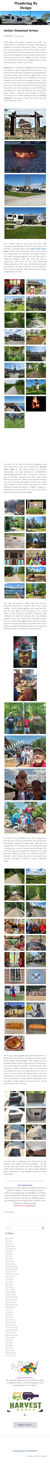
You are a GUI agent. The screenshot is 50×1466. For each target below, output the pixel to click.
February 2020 (10, 1292)
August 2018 (10, 1337)
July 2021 (8, 1251)
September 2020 (11, 1274)
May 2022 (9, 1243)
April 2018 (9, 1348)
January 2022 (10, 1246)
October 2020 (10, 1271)
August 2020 (10, 1276)
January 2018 (10, 1355)
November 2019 (11, 1299)
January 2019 (10, 1325)
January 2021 (10, 1264)
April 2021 (8, 1259)
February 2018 (10, 1353)
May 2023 (9, 1238)
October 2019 (10, 1302)
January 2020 (10, 1294)
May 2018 (8, 1345)
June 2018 (9, 1343)
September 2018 (11, 1335)
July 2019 (8, 1309)
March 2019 (9, 1320)
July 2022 (8, 1241)
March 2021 (9, 1261)
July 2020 (9, 1279)
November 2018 (11, 1330)
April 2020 (9, 1287)
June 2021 (9, 1254)
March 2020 (10, 1289)
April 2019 (9, 1317)
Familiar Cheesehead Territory (21, 30)
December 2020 (11, 1266)
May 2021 (8, 1256)
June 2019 (9, 1312)
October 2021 (10, 1249)
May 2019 (8, 1315)
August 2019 (10, 1307)
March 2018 (9, 1350)
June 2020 (9, 1282)
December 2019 (11, 1297)
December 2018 (11, 1327)
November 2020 (11, 1269)
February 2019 (10, 1322)
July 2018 (8, 1340)
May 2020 (9, 1284)
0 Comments (19, 36)
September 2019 (11, 1304)
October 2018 (10, 1332)
